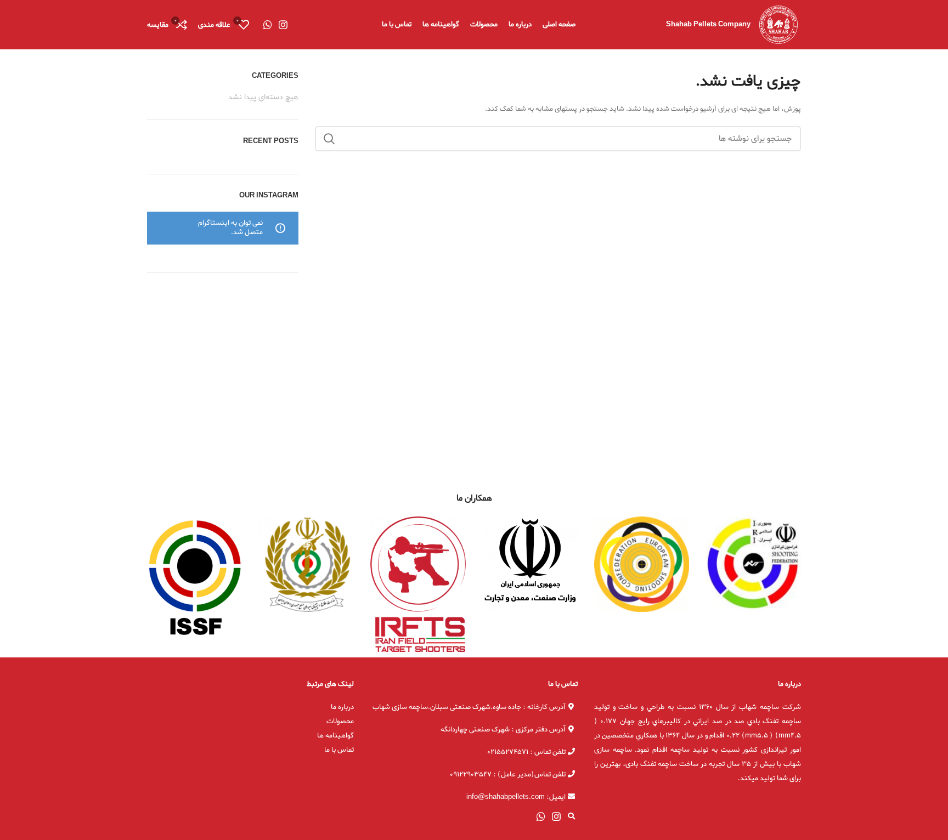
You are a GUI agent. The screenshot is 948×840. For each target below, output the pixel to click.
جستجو (329, 138)
